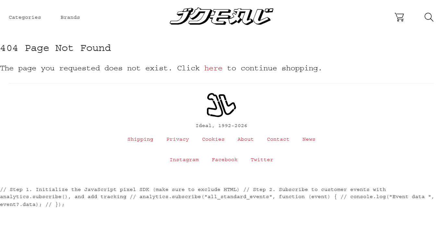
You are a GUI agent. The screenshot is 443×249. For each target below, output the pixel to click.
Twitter (262, 159)
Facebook (225, 159)
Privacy (177, 139)
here (213, 68)
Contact (278, 139)
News (309, 139)
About (246, 139)
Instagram (184, 159)
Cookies (213, 139)
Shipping (140, 139)
